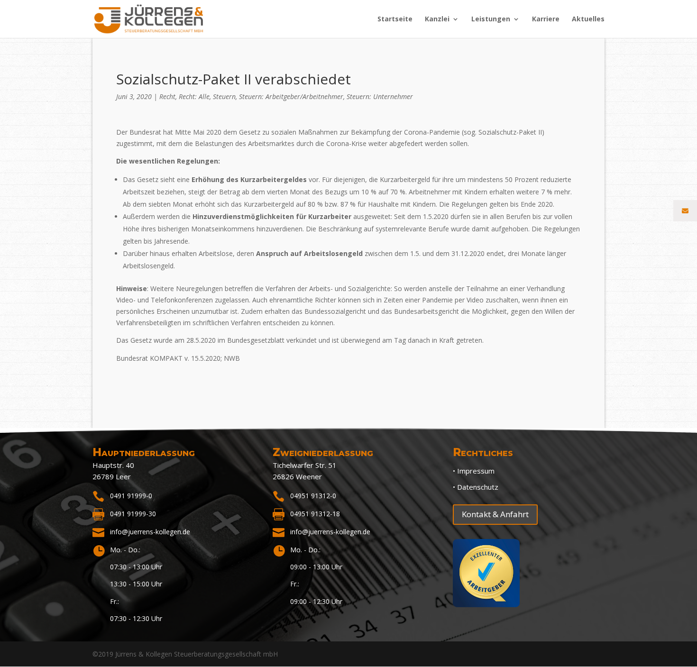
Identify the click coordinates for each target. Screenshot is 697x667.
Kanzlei (437, 19)
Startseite (395, 19)
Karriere (545, 19)
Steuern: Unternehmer (380, 96)
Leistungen (490, 19)
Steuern (224, 96)
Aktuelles (588, 19)
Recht (167, 96)
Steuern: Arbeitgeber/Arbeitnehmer (291, 96)
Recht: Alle (194, 96)
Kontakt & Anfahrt (495, 514)
